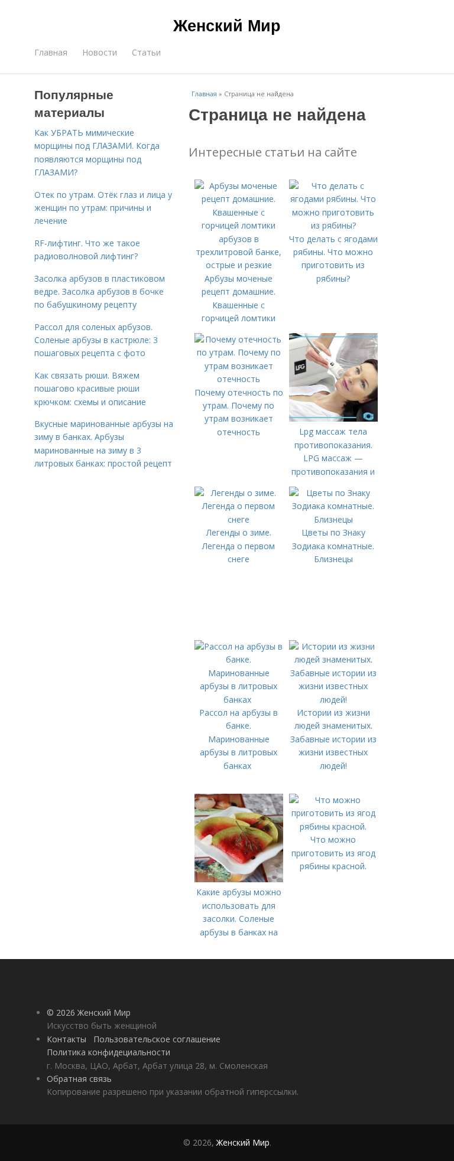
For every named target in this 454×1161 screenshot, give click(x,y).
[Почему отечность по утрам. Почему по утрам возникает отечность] (238, 378)
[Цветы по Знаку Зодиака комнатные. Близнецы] (333, 519)
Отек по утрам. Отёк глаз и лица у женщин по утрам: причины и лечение (103, 208)
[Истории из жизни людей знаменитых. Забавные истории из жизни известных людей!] (333, 699)
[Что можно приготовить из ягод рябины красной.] (333, 826)
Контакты (66, 1039)
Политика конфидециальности (108, 1052)
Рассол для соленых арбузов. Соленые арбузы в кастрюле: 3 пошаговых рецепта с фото (96, 340)
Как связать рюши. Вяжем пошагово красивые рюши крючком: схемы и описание (90, 388)
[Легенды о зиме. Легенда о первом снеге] (238, 519)
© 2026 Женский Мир (89, 1012)
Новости (99, 52)
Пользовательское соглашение (156, 1039)
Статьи (146, 52)
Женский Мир (227, 25)
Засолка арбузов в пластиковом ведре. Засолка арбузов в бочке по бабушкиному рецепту (99, 292)
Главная (50, 52)
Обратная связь (79, 1078)
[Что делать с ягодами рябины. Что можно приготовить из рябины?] (333, 225)
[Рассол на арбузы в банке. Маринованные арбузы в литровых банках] (238, 699)
